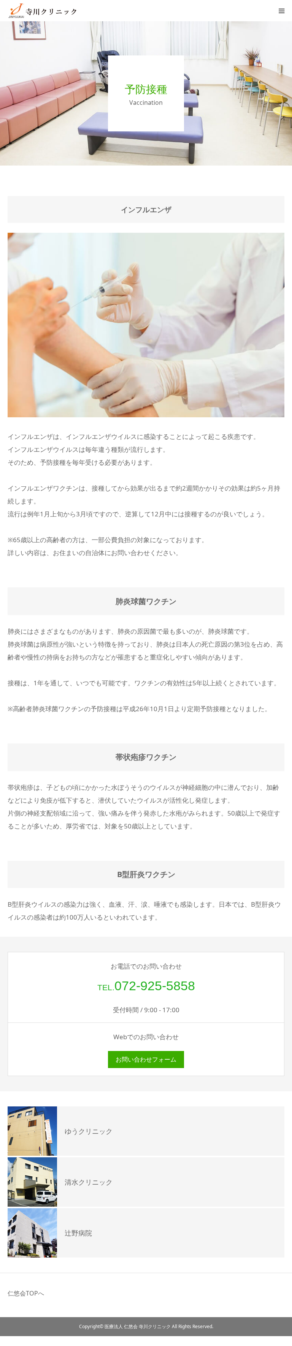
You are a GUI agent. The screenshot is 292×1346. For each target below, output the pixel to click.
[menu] (281, 10)
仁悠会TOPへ (26, 1293)
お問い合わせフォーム (146, 1059)
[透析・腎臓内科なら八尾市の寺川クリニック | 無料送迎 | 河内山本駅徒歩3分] (53, 11)
